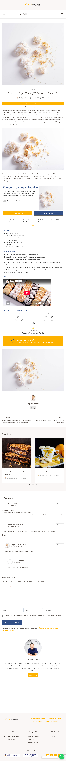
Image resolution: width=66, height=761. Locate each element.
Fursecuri (33, 89)
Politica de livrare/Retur (36, 719)
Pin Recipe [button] (49, 213)
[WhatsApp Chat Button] (61, 756)
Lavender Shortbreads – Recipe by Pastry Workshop (50, 420)
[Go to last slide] (4, 461)
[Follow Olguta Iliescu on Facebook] (31, 407)
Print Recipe (19, 213)
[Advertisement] (33, 695)
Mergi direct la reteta (34, 104)
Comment (7, 587)
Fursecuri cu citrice (43, 472)
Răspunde (60, 504)
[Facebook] (47, 755)
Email (26, 610)
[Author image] (18, 98)
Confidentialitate (55, 719)
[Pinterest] (55, 755)
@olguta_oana (31, 342)
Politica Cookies (36, 722)
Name (5, 610)
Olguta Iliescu (25, 98)
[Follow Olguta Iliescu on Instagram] (34, 407)
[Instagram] (51, 755)
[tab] (29, 484)
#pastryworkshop (48, 342)
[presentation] (16, 453)
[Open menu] (62, 14)
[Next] (61, 461)
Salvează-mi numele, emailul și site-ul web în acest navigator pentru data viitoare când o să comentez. (33, 616)
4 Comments (45, 98)
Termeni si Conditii (52, 722)
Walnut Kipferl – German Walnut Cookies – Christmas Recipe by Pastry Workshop (16, 420)
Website (48, 610)
